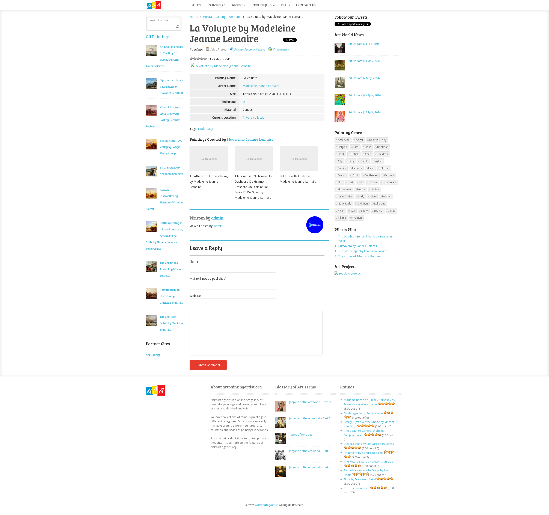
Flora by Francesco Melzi (360, 479)
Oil (244, 102)
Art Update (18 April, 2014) (364, 112)
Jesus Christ (345, 196)
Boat (368, 147)
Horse (373, 182)
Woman (357, 217)
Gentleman (371, 175)
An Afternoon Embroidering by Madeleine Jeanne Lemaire (209, 181)
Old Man (362, 203)
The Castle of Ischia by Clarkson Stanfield (171, 323)
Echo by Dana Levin (356, 488)
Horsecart (390, 182)
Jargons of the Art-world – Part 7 (309, 418)
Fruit (355, 175)
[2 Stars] (194, 58)
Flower (385, 168)
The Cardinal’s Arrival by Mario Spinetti (170, 269)
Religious (379, 203)
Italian (375, 189)
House (361, 189)
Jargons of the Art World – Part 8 (309, 402)
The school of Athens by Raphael (359, 256)
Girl (340, 182)
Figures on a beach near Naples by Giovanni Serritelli (171, 86)
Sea (352, 210)
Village (342, 217)
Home (194, 17)
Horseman (344, 189)
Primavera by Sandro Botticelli (357, 246)
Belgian (342, 147)
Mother (386, 196)
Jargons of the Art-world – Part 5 (309, 467)
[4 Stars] (201, 58)
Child (368, 154)
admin (198, 49)
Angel (359, 140)
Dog (351, 161)
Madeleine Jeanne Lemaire (261, 86)
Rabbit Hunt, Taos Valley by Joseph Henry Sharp (171, 147)
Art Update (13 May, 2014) (364, 61)
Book (341, 154)
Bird (356, 147)
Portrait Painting (214, 17)
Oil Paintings (158, 36)
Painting (216, 5)
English (378, 161)
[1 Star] (191, 58)
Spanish (378, 210)
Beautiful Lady (377, 140)
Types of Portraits (300, 434)
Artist (239, 5)
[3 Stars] (198, 58)
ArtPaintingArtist (162, 5)
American (344, 140)
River (341, 210)
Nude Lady (205, 129)
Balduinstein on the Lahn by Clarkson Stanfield (171, 296)
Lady (361, 196)
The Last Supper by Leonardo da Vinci (363, 251)
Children (383, 154)
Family (342, 168)
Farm (371, 168)
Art (196, 5)
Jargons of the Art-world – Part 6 (309, 451)
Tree (392, 210)
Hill (361, 182)
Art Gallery (153, 355)
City (340, 161)
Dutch (364, 161)
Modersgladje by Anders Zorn (363, 413)
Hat (351, 182)
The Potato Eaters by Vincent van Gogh (369, 461)
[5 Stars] (205, 58)
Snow (364, 210)
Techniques (263, 5)
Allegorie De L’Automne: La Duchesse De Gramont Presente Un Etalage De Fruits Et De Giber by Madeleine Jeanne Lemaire (253, 187)
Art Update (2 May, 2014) (364, 78)
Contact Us (306, 5)
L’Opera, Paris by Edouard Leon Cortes (369, 444)
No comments (281, 49)
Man (373, 196)
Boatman (382, 147)
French (342, 175)
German (389, 175)
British (355, 154)
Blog (285, 5)
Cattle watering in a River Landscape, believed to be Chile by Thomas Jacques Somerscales (164, 236)
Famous (357, 168)
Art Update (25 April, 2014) (364, 95)
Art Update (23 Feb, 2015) (364, 44)
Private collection (254, 117)
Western (234, 17)
